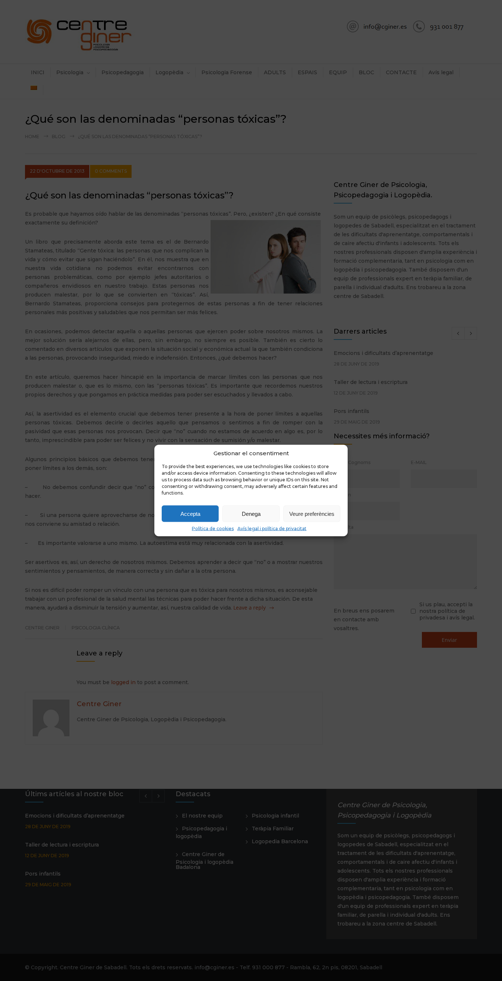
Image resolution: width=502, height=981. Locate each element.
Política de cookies (213, 528)
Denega (251, 513)
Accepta (190, 513)
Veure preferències (311, 513)
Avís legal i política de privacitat (271, 528)
